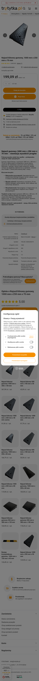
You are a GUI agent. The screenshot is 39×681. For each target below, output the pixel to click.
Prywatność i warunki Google (16, 330)
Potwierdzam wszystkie (19, 355)
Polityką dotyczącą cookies (18, 323)
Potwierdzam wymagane (19, 360)
